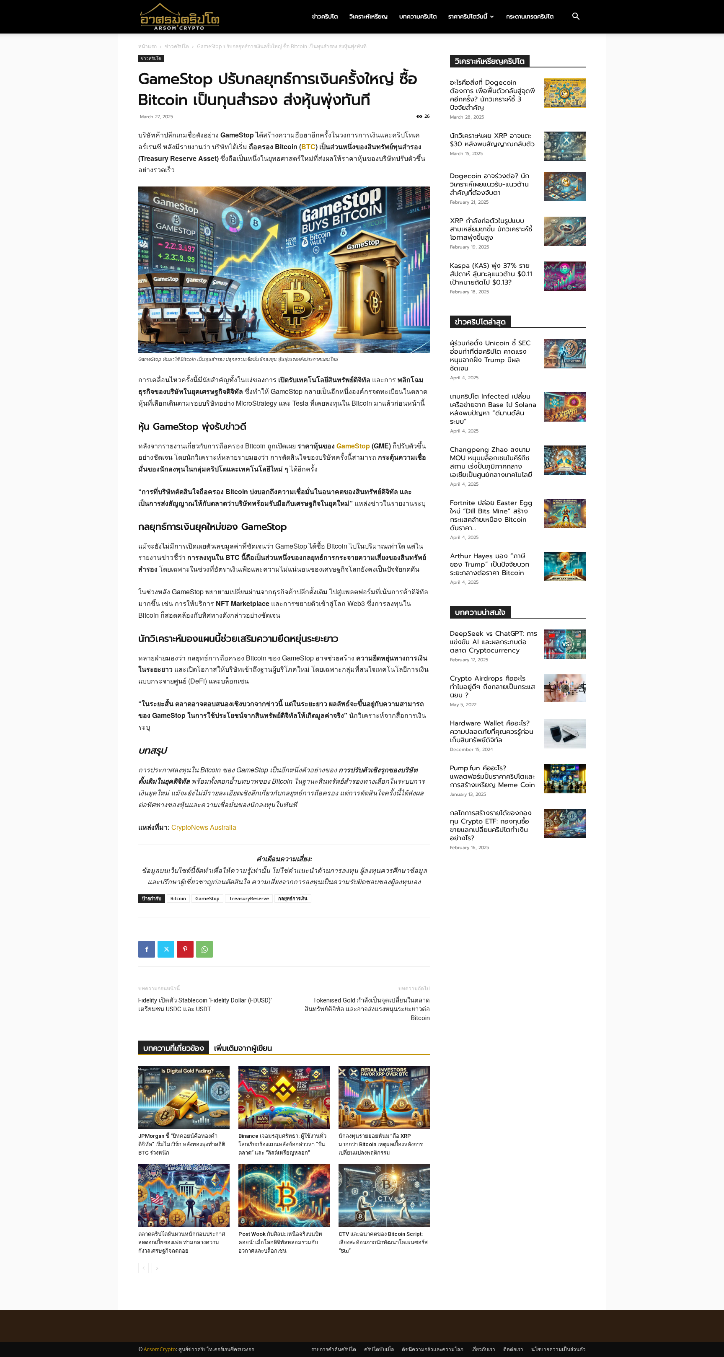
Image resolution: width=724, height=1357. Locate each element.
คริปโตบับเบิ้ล (379, 1349)
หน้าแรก (147, 46)
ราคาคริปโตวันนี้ (467, 16)
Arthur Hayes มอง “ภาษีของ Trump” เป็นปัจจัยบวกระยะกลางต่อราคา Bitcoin (489, 564)
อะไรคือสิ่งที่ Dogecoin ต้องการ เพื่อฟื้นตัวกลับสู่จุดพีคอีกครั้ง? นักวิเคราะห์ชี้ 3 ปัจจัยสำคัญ (492, 95)
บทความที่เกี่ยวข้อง (173, 1048)
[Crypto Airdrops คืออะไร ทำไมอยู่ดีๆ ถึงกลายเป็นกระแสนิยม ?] (565, 688)
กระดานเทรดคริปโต (529, 16)
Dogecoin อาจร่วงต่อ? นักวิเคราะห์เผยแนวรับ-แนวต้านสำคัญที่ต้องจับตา (489, 184)
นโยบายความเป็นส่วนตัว (558, 1349)
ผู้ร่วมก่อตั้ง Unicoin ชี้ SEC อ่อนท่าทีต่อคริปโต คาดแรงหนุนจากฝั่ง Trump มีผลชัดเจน (490, 355)
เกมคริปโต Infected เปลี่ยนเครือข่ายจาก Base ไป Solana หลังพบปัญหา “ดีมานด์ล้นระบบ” (493, 409)
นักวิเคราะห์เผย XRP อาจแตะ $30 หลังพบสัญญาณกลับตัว (492, 140)
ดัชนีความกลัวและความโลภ (432, 1349)
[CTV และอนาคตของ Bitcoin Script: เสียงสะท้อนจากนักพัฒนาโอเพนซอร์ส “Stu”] (384, 1195)
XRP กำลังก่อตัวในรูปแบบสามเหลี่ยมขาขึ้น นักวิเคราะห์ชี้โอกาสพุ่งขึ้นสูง (491, 229)
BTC (308, 146)
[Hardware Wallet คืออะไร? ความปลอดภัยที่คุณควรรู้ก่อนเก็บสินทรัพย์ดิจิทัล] (565, 733)
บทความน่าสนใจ (480, 612)
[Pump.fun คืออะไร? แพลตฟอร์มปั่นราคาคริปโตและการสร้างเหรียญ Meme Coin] (565, 778)
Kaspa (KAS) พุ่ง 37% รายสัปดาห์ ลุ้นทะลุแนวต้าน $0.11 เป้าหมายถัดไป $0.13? (491, 274)
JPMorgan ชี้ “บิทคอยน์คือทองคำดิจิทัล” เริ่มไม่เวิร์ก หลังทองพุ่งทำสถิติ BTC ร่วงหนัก (181, 1144)
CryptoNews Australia (203, 827)
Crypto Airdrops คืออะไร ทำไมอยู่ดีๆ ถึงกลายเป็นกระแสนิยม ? (492, 686)
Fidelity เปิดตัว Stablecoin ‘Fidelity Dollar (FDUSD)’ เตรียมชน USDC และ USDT (205, 1005)
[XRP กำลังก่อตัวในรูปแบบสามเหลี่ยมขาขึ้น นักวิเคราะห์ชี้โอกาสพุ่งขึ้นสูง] (565, 231)
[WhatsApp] (204, 949)
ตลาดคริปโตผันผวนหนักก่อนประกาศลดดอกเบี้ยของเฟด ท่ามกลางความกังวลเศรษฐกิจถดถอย (181, 1242)
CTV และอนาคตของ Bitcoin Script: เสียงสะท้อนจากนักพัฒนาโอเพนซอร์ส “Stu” (383, 1242)
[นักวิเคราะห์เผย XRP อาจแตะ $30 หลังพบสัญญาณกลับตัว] (565, 146)
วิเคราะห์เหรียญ (368, 16)
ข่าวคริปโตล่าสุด (480, 321)
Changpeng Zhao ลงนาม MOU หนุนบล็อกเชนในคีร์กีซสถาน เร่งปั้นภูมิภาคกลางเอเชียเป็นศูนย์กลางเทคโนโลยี (491, 462)
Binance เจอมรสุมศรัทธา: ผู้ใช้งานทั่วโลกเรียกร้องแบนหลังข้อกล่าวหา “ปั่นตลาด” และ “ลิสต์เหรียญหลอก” (282, 1144)
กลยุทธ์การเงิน (293, 898)
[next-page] (157, 1268)
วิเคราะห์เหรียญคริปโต (490, 61)
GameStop (353, 446)
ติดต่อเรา (513, 1349)
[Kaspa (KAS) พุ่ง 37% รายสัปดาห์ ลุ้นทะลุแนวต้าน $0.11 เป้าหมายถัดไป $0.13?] (565, 276)
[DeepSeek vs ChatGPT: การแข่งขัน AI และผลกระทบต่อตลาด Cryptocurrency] (565, 644)
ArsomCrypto (160, 1349)
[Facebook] (146, 949)
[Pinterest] (185, 949)
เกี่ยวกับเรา (483, 1349)
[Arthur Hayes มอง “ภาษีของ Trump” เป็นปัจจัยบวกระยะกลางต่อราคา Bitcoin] (565, 566)
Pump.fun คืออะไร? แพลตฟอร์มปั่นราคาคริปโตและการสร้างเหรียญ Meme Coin (492, 776)
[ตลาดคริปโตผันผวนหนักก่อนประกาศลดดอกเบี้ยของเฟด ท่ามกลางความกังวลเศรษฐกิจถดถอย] (184, 1195)
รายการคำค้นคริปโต (333, 1349)
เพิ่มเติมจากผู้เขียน (243, 1048)
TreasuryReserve (249, 898)
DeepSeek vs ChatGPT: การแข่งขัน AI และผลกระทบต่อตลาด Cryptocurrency (493, 642)
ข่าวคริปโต (325, 16)
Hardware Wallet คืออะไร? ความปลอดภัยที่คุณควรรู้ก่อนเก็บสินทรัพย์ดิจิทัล (491, 731)
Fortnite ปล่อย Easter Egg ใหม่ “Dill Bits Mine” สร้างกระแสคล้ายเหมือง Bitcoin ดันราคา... (491, 515)
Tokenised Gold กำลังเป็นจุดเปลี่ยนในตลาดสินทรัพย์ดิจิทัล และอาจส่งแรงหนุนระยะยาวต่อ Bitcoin (367, 1009)
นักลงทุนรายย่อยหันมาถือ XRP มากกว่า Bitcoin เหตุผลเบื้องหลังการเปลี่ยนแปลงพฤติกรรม (381, 1144)
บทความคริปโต (418, 16)
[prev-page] (143, 1268)
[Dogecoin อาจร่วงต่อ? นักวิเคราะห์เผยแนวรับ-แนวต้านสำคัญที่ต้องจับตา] (565, 186)
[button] (576, 17)
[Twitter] (166, 949)
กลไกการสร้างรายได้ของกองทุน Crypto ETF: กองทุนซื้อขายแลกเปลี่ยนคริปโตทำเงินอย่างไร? (491, 825)
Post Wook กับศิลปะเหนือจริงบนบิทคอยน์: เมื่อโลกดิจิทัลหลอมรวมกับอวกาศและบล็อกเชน (280, 1242)
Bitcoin (178, 898)
